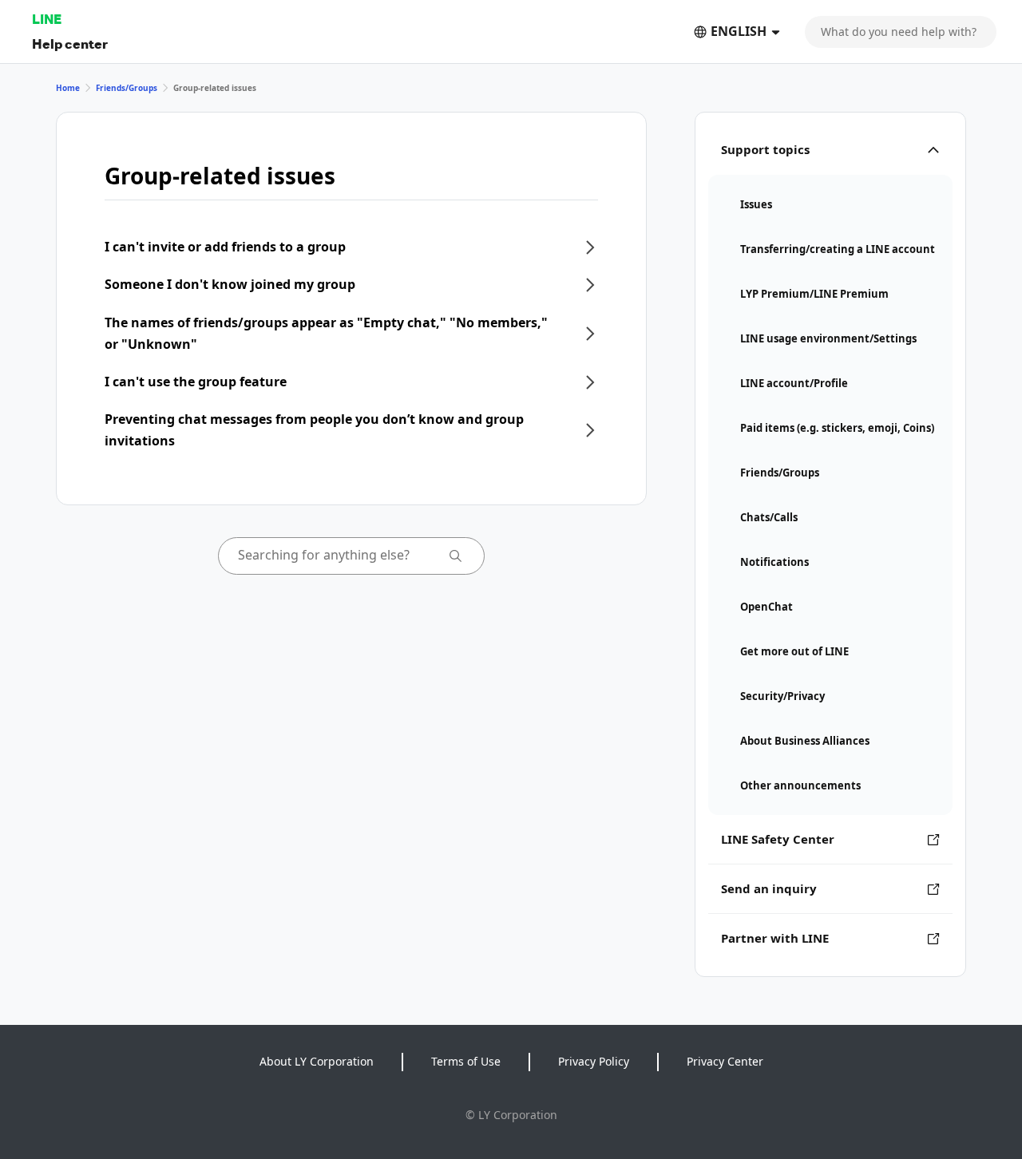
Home (68, 87)
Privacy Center (725, 1061)
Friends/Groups (126, 87)
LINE (46, 18)
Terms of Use (466, 1061)
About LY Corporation (316, 1061)
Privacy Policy (593, 1061)
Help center (70, 43)
